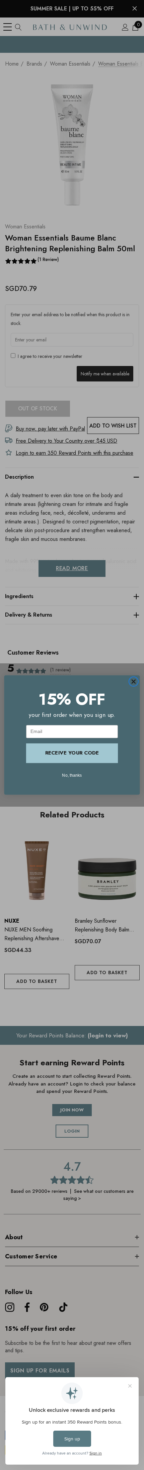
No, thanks (72, 775)
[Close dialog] (133, 681)
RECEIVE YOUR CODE (72, 753)
